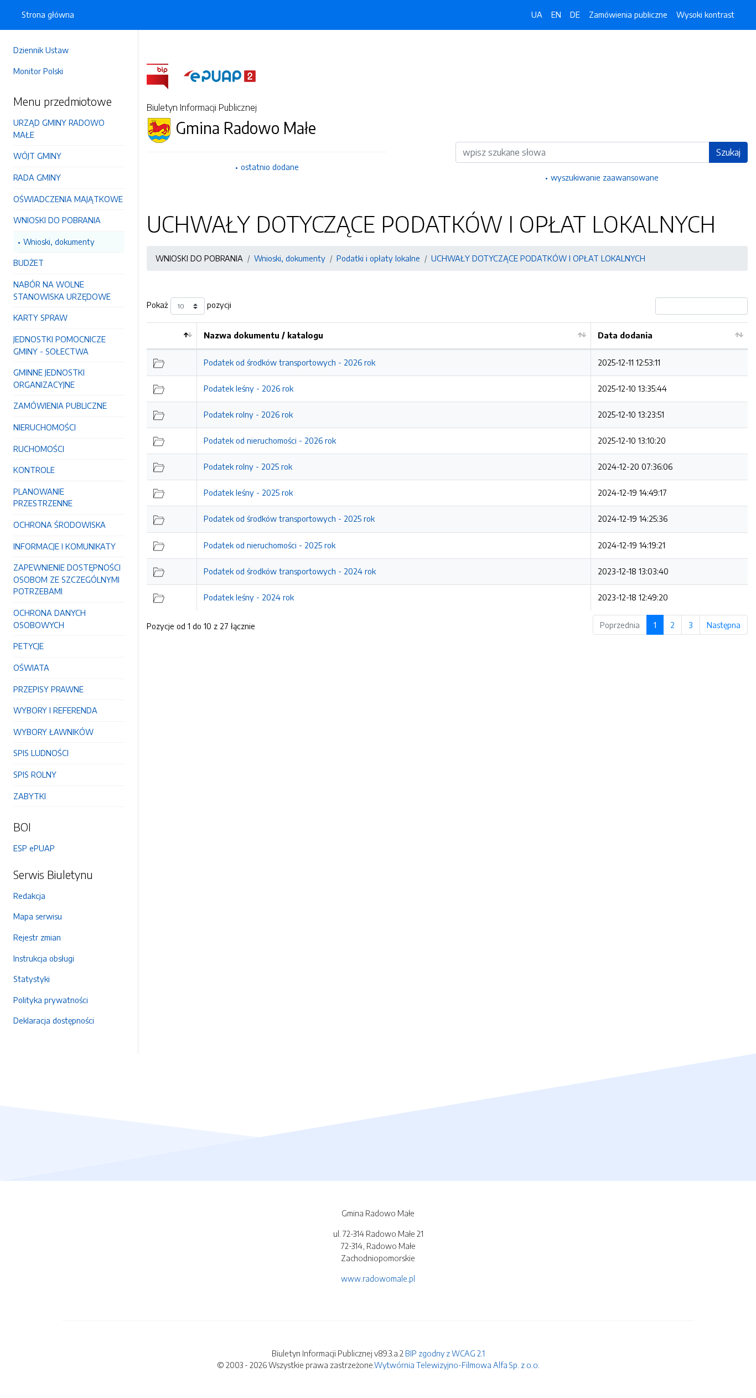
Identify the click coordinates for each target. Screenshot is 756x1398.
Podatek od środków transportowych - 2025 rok (289, 518)
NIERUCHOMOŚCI (44, 427)
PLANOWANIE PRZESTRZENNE (43, 497)
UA (536, 14)
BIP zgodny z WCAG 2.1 (445, 1353)
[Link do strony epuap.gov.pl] (220, 75)
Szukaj (728, 152)
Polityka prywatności (50, 1000)
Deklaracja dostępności (53, 1020)
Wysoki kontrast (705, 14)
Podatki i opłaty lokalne (378, 258)
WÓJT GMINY (37, 156)
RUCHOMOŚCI (38, 449)
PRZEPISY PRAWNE (48, 689)
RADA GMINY (37, 177)
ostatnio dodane (270, 167)
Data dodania (625, 335)
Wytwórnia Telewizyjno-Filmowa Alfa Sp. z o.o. (457, 1365)
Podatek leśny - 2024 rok (249, 597)
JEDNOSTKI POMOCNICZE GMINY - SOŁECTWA (59, 345)
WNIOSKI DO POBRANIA (57, 220)
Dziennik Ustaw (41, 50)
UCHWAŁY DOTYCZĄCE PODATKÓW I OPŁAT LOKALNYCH (538, 258)
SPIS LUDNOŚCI (41, 753)
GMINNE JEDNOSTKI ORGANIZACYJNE (49, 378)
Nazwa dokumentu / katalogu (263, 335)
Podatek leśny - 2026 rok (248, 388)
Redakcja (29, 896)
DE (575, 14)
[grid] (447, 466)
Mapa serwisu (37, 916)
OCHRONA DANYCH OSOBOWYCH (49, 619)
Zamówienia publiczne (628, 14)
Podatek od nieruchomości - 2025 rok (269, 545)
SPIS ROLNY (34, 774)
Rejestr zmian (37, 937)
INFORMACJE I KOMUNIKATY (64, 546)
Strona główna (48, 14)
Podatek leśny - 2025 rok (248, 492)
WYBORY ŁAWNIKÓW (53, 732)
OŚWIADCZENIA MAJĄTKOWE (68, 199)
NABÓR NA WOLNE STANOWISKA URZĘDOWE (62, 290)
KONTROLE (34, 470)
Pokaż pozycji (189, 305)
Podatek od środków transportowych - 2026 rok (289, 362)
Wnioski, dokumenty (59, 241)
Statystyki (31, 979)
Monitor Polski (38, 71)
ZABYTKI (29, 796)
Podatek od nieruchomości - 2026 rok (270, 440)
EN (556, 14)
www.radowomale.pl (378, 1278)
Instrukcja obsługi (43, 958)
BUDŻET (28, 263)
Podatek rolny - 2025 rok (248, 466)
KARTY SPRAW (40, 317)
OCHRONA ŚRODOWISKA (59, 525)
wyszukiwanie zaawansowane (605, 177)
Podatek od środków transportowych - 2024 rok (290, 571)
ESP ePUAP (34, 848)
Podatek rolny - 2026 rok (248, 414)
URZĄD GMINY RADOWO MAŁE (59, 128)
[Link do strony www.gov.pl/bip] (164, 75)
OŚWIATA (31, 667)
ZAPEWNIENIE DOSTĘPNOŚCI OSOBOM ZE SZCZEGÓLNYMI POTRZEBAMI (67, 579)
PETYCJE (28, 646)
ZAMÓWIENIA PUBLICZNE (60, 405)
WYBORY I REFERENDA (55, 710)
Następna (724, 625)
